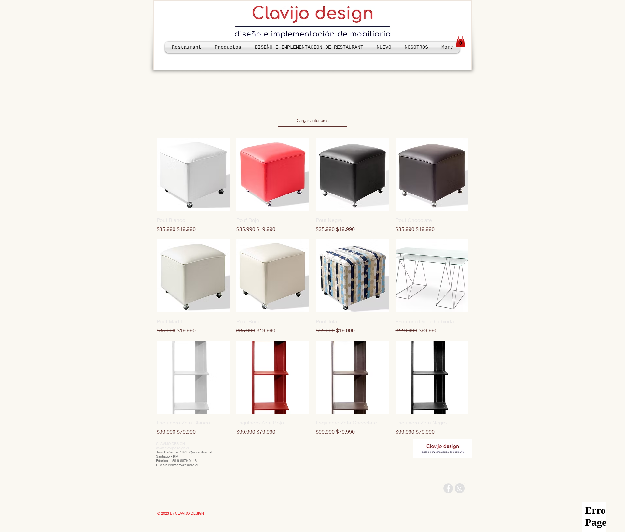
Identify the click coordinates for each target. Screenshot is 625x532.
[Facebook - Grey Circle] (448, 488)
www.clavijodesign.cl (172, 448)
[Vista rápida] (193, 174)
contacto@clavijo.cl (183, 465)
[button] (460, 41)
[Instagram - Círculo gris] (460, 488)
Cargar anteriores (313, 120)
